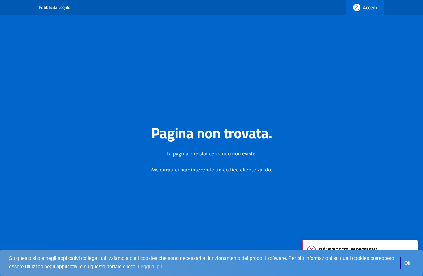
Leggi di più (151, 266)
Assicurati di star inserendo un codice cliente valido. (211, 169)
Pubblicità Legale (54, 7)
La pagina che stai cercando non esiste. (211, 153)
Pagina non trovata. (211, 133)
